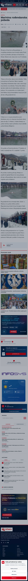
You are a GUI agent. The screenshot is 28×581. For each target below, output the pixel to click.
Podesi (14, 571)
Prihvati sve (14, 577)
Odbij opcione (14, 574)
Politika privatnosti (14, 568)
